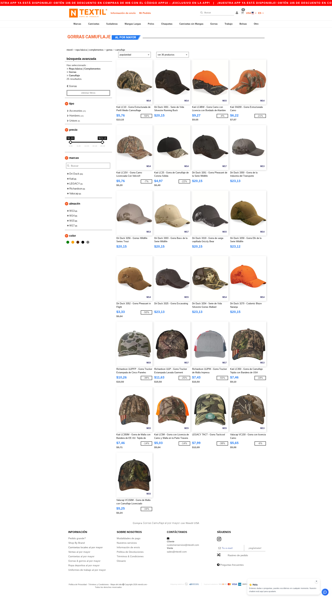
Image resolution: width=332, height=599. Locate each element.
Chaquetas (166, 24)
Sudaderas (112, 24)
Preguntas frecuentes (232, 564)
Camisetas (93, 24)
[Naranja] (72, 242)
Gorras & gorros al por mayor (84, 560)
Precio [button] (73, 129)
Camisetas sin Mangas (191, 24)
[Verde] (67, 242)
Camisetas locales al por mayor (85, 547)
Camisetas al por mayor (81, 556)
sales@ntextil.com (177, 551)
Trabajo (229, 24)
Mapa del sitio (116, 584)
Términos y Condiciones (98, 584)
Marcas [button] (74, 157)
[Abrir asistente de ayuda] (325, 592)
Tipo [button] (71, 103)
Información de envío (123, 13)
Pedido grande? (77, 538)
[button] (237, 13)
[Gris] (87, 242)
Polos (151, 24)
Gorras (214, 24)
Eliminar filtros (88, 93)
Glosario (121, 560)
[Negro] (82, 242)
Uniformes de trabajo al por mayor (87, 569)
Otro (256, 24)
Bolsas (243, 24)
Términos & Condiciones (130, 556)
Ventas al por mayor (79, 551)
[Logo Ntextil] (88, 13)
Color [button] (72, 235)
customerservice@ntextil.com (183, 545)
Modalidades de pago (128, 538)
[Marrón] (77, 242)
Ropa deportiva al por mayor (84, 565)
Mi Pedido (145, 13)
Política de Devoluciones (130, 551)
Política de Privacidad (78, 584)
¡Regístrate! (254, 548)
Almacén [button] (74, 203)
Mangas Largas (133, 24)
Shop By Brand (76, 542)
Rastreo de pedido (238, 555)
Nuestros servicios (127, 542)
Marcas (77, 24)
